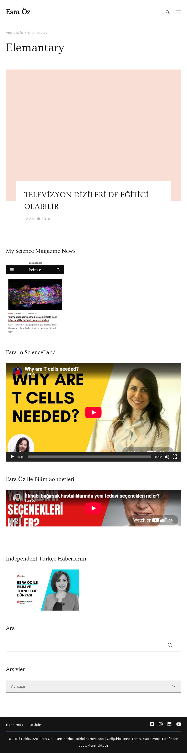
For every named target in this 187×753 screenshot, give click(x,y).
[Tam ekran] (174, 456)
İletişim (35, 724)
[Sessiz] (167, 456)
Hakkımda (15, 724)
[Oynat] (12, 456)
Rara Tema (132, 739)
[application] (93, 412)
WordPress (152, 739)
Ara (10, 628)
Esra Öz (18, 12)
